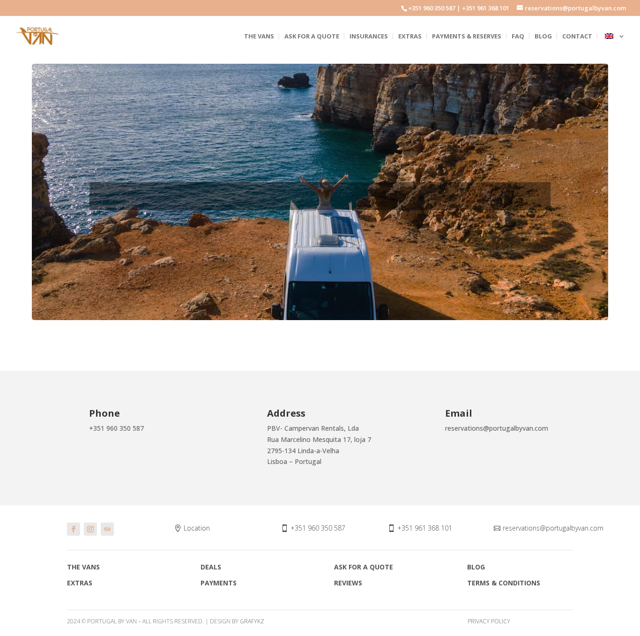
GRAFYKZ (252, 621)
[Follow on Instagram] (90, 529)
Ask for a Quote (311, 36)
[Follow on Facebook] (73, 529)
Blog (543, 36)
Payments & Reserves (466, 36)
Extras (410, 36)
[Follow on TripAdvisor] (107, 529)
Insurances (369, 36)
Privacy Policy (489, 621)
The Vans (259, 36)
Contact (577, 36)
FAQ (518, 36)
